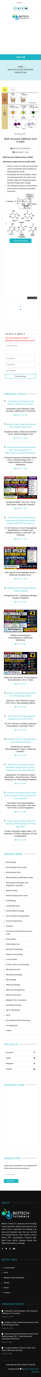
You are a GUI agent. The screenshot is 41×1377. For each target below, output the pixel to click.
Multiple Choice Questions (16, 1000)
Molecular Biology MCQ (15, 990)
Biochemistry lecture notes (16, 867)
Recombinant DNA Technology (18, 1020)
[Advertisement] (20, 38)
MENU (19, 57)
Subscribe (11, 1181)
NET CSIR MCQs (13, 1010)
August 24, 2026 (7, 1316)
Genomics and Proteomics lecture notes (19, 932)
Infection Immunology (14, 949)
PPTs (24, 134)
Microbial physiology (14, 975)
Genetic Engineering (14, 921)
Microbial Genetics (13, 969)
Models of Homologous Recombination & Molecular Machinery (21, 637)
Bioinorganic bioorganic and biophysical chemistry (17, 884)
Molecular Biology (13, 985)
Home (20, 67)
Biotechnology (11, 890)
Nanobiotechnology (13, 1005)
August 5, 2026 (7, 1342)
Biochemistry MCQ (13, 872)
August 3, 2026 (7, 1353)
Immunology (11, 939)
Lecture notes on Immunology (17, 964)
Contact (7, 1293)
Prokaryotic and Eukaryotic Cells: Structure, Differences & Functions (21, 410)
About (6, 1288)
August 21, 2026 (7, 1328)
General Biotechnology (15, 911)
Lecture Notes (11, 959)
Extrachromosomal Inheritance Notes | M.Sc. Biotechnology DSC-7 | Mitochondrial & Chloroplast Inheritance (20, 461)
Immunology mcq (12, 944)
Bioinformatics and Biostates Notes (19, 877)
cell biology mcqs (13, 906)
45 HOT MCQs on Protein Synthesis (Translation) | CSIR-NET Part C (20, 725)
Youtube (9, 1069)
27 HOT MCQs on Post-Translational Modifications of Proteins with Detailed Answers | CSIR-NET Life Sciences (20, 531)
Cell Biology (11, 901)
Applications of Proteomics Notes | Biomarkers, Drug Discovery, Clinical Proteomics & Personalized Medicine (20, 777)
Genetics (9, 926)
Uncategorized (11, 1025)
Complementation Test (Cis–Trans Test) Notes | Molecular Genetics (18, 1349)
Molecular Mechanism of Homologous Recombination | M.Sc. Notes (20, 678)
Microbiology (11, 980)
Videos (9, 1030)
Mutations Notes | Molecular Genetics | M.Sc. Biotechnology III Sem (20, 433)
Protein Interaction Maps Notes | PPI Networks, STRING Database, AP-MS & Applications (20, 833)
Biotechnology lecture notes (17, 895)
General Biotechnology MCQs (17, 916)
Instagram (9, 1063)
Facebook (9, 1052)
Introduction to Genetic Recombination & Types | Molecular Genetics (20, 749)
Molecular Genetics (13, 995)
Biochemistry (18, 134)
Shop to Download (20, 241)
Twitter (8, 1058)
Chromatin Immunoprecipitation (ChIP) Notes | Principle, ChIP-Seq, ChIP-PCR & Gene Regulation (20, 805)
